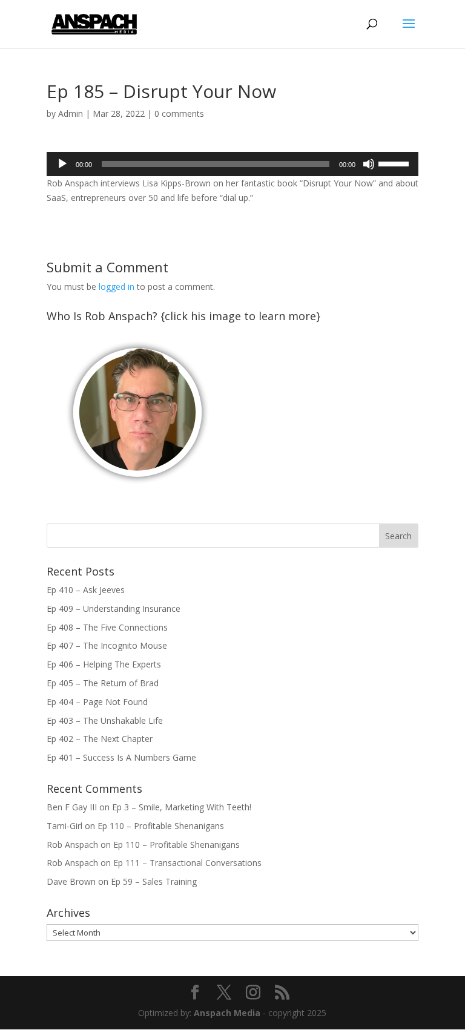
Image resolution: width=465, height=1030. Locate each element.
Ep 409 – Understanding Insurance (113, 608)
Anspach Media (227, 1013)
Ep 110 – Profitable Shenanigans (160, 826)
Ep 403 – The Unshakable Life (105, 720)
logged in (116, 286)
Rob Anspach (72, 844)
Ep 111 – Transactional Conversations (187, 862)
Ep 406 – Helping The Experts (104, 664)
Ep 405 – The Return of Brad (103, 683)
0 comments (179, 113)
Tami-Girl (64, 826)
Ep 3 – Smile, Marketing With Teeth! (181, 807)
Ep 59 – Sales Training (154, 881)
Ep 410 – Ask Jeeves (86, 589)
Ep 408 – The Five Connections (107, 627)
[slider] (395, 163)
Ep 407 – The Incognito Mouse (107, 645)
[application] (232, 164)
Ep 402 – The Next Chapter (100, 738)
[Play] (62, 164)
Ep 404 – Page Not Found (97, 701)
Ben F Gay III (72, 807)
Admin (70, 113)
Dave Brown (71, 881)
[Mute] (369, 164)
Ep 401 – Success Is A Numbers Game (121, 757)
